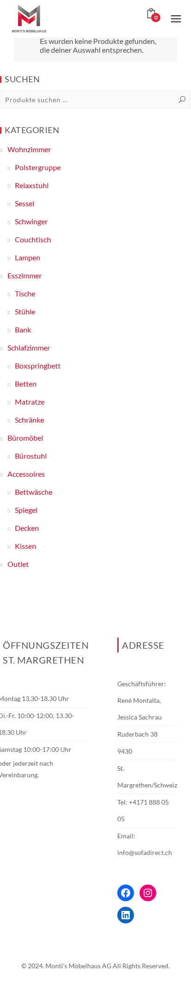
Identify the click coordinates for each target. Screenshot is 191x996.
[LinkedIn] (125, 915)
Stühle (25, 311)
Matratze (30, 401)
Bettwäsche (33, 491)
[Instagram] (148, 893)
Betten (26, 383)
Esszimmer (24, 275)
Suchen (182, 99)
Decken (27, 527)
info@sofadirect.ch (144, 852)
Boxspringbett (38, 365)
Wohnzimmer (29, 149)
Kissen (25, 545)
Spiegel (26, 509)
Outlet (18, 563)
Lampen (27, 257)
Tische (25, 293)
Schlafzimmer (28, 347)
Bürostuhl (31, 455)
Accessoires (26, 473)
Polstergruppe (38, 167)
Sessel (24, 203)
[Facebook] (125, 893)
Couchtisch (33, 239)
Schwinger (31, 221)
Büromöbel (25, 437)
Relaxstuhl (32, 185)
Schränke (29, 419)
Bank (23, 329)
